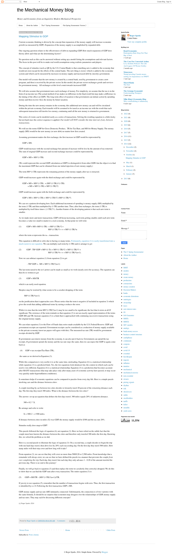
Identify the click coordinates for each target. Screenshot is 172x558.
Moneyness (128, 72)
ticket (125, 404)
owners (126, 379)
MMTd (126, 321)
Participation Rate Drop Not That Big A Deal (136, 54)
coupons (126, 344)
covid (125, 347)
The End (127, 84)
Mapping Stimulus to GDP (33, 36)
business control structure (132, 334)
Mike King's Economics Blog (135, 99)
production (127, 280)
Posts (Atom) (34, 534)
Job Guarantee (128, 315)
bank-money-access (130, 331)
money (125, 274)
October (129, 154)
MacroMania (129, 82)
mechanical (127, 369)
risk (124, 388)
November (130, 151)
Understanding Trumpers (133, 93)
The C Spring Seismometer (50, 25)
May (128, 162)
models (126, 270)
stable (125, 395)
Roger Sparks (135, 35)
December (130, 147)
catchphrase (127, 337)
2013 (126, 178)
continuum (127, 340)
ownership (127, 302)
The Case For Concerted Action (136, 61)
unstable (126, 407)
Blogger (105, 552)
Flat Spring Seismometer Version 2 (74, 25)
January (129, 174)
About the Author (32, 25)
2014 (126, 143)
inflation (126, 363)
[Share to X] (75, 521)
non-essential (128, 376)
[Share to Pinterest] (79, 521)
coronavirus (127, 283)
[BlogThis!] (72, 521)
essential (126, 353)
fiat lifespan (127, 356)
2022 (126, 113)
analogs (126, 328)
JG (124, 312)
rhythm (126, 385)
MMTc (126, 318)
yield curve (127, 411)
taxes (125, 305)
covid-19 (126, 350)
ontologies (127, 299)
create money (128, 277)
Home (21, 25)
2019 (126, 125)
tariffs (125, 401)
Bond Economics (130, 51)
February (129, 170)
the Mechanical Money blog (45, 9)
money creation (129, 286)
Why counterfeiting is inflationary (136, 101)
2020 (126, 121)
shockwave (127, 391)
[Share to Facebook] (77, 521)
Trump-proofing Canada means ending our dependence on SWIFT (136, 75)
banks (125, 293)
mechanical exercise (130, 372)
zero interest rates (129, 309)
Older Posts (111, 530)
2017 (126, 132)
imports (126, 360)
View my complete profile (137, 42)
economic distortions (131, 296)
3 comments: (61, 521)
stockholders (128, 398)
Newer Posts (24, 530)
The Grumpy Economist (133, 91)
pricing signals (128, 382)
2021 (126, 117)
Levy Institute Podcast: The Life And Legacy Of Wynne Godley (135, 64)
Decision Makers (129, 290)
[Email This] (70, 521)
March (128, 166)
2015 (126, 140)
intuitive (126, 366)
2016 (126, 136)
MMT (125, 267)
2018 (126, 128)
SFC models (128, 325)
